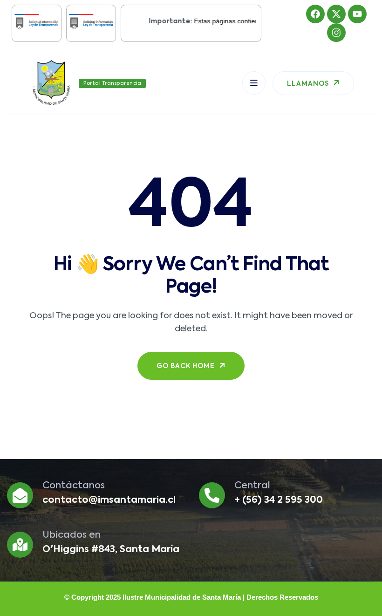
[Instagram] (336, 32)
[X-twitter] (336, 14)
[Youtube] (357, 14)
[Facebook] (315, 14)
